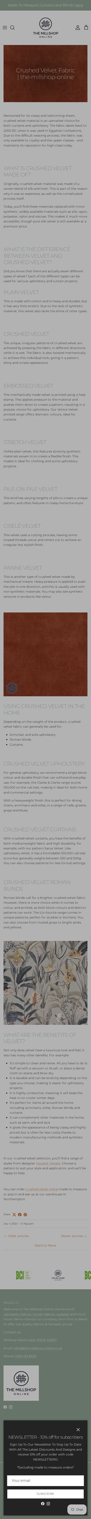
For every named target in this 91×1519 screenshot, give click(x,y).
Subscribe (45, 1493)
